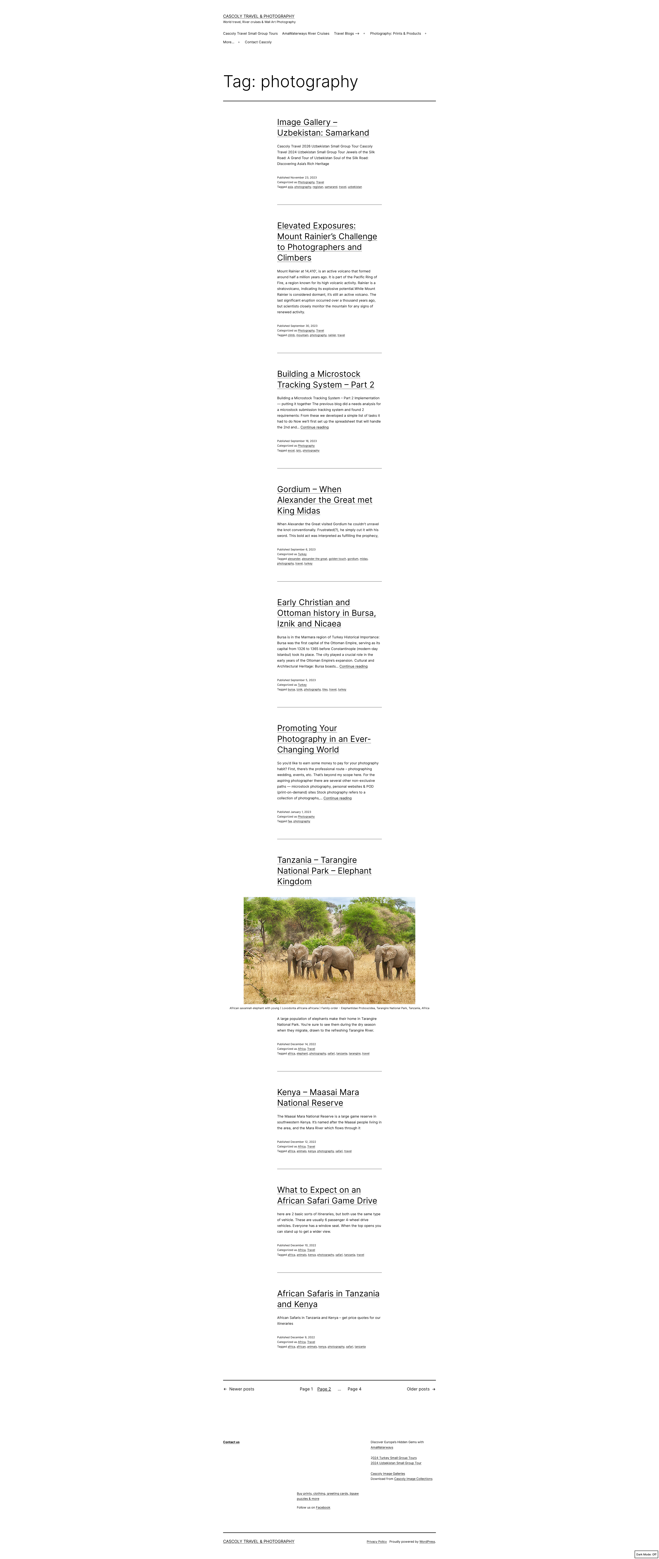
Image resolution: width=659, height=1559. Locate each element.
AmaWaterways (382, 1447)
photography (302, 186)
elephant (302, 1053)
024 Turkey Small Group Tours (395, 1458)
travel (342, 186)
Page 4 (354, 1389)
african (301, 1346)
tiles (325, 689)
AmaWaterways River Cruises (305, 33)
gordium (353, 558)
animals (302, 1151)
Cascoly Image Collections (413, 1479)
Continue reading (314, 427)
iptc (298, 450)
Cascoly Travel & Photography (258, 16)
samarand (331, 186)
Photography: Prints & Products (395, 33)
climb (291, 335)
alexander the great (314, 558)
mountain (302, 335)
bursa (291, 689)
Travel (320, 182)
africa (291, 1053)
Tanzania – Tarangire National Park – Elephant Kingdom (324, 870)
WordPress (427, 1541)
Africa (302, 1048)
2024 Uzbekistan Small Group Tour (396, 1463)
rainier (332, 335)
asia (290, 186)
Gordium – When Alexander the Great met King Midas (324, 500)
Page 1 (306, 1389)
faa (290, 821)
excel (291, 450)
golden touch (337, 558)
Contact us (231, 1442)
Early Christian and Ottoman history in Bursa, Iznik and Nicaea (326, 613)
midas (364, 558)
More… (228, 42)
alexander (294, 558)
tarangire (355, 1053)
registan (318, 186)
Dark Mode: (643, 1554)
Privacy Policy (377, 1541)
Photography (306, 182)
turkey (308, 563)
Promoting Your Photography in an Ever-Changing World (324, 739)
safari (331, 1053)
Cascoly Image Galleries (388, 1473)
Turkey (302, 554)
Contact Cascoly (258, 42)
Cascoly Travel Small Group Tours (250, 33)
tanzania (341, 1053)
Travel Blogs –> (347, 33)
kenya (312, 1151)
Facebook (323, 1507)
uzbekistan (355, 186)
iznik (300, 689)
